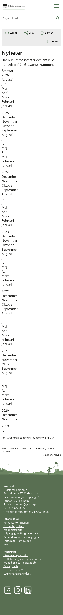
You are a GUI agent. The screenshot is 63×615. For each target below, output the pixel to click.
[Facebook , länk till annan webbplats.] (8, 592)
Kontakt (53, 41)
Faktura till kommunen (17, 541)
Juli (4, 139)
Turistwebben (13, 570)
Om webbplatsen (14, 526)
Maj (4, 88)
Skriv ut (49, 32)
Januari (7, 106)
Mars (5, 97)
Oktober (8, 126)
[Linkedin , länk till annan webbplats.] (28, 592)
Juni (4, 84)
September (10, 130)
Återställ (8, 71)
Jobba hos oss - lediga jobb (20, 562)
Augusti (7, 79)
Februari (8, 101)
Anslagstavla (11, 566)
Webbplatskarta (13, 530)
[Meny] (56, 6)
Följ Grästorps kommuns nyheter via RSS (28, 437)
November (9, 121)
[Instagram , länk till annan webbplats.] (18, 592)
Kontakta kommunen (16, 522)
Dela (31, 32)
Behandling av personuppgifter (22, 537)
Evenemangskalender (18, 573)
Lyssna (13, 32)
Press (7, 544)
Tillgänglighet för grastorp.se (21, 533)
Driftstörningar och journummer (23, 559)
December (9, 117)
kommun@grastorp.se (25, 504)
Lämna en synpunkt (51, 454)
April (5, 93)
